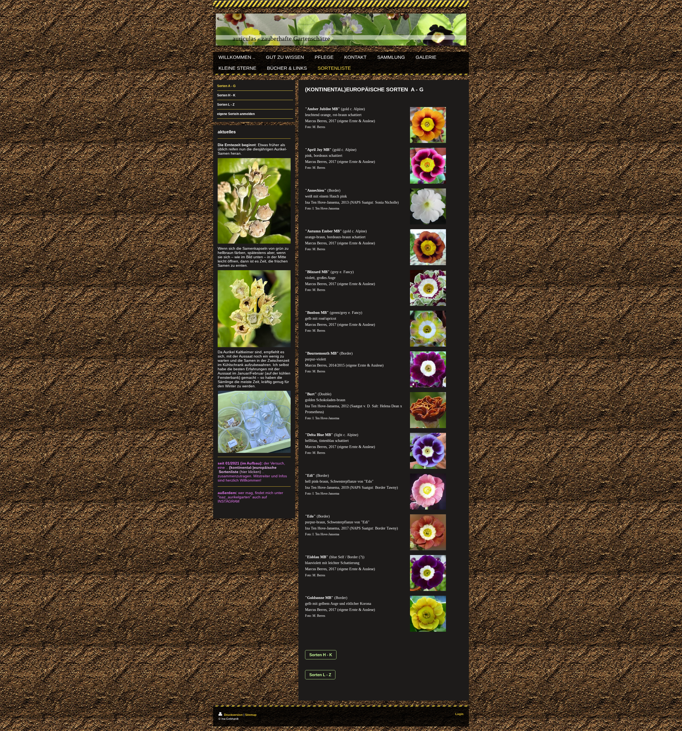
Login (459, 714)
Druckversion (233, 714)
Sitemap (251, 714)
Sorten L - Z (320, 674)
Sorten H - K (320, 654)
